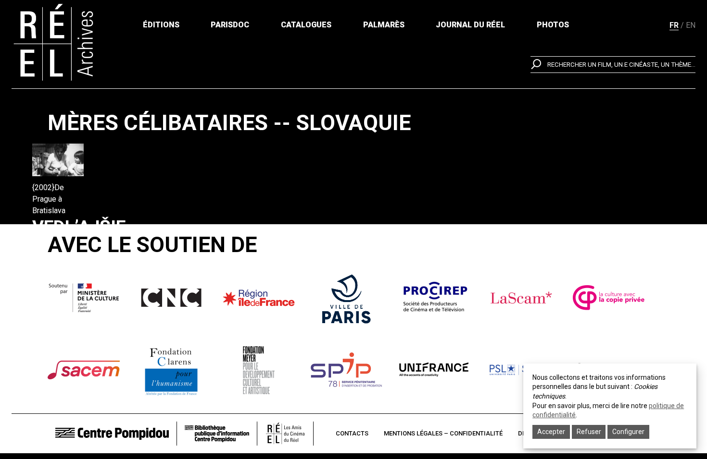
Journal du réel (470, 24)
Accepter (551, 431)
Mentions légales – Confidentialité (443, 433)
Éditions (161, 24)
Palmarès (383, 24)
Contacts (352, 433)
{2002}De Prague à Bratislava (48, 199)
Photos (553, 24)
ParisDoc (230, 24)
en (690, 25)
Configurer (628, 431)
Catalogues (306, 24)
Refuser (589, 431)
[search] (612, 64)
